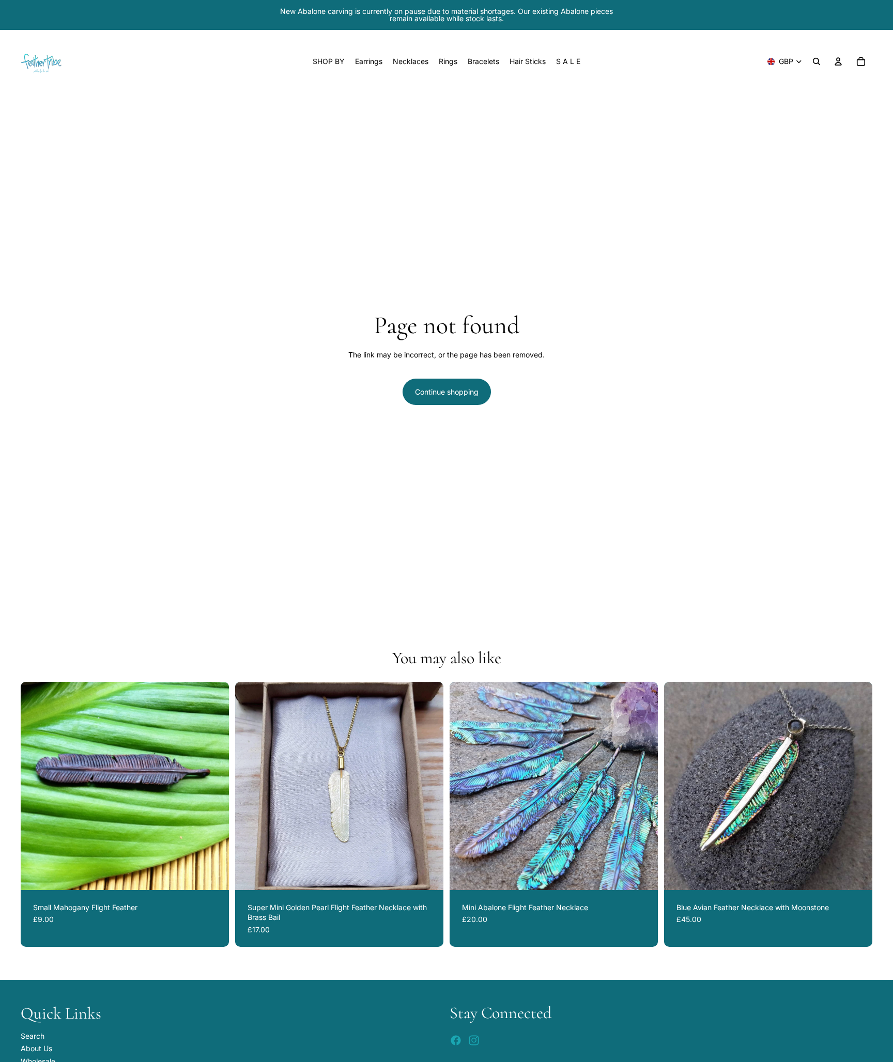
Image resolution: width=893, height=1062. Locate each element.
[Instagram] (474, 1041)
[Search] (816, 61)
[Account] (838, 61)
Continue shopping (447, 391)
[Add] (213, 874)
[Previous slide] (36, 785)
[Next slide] (213, 785)
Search (32, 1036)
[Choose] (856, 874)
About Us (36, 1048)
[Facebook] (456, 1041)
